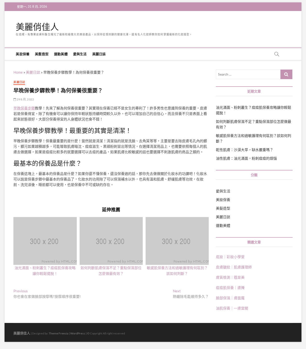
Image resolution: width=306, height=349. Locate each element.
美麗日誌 (99, 54)
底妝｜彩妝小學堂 (230, 257)
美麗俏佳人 (37, 27)
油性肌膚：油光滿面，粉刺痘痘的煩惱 (246, 158)
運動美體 (61, 54)
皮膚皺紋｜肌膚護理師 (234, 267)
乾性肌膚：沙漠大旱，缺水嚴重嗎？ (244, 149)
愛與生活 (80, 54)
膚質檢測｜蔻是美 (230, 277)
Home (18, 72)
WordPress (77, 333)
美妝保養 (22, 54)
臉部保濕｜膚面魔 (230, 298)
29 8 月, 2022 (25, 99)
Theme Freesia (58, 333)
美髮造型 (42, 54)
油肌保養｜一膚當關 (232, 308)
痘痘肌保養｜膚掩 (230, 287)
